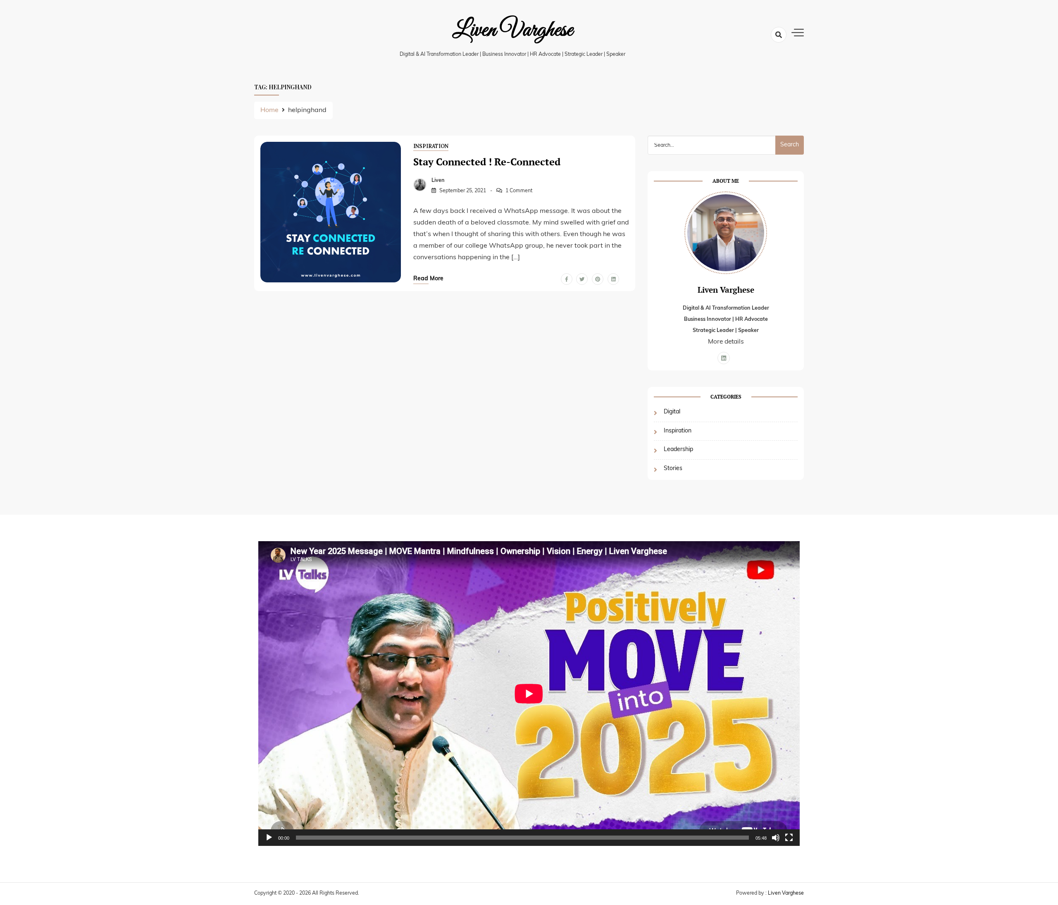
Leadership (678, 450)
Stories (673, 469)
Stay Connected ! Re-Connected (486, 161)
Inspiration (430, 146)
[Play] (269, 837)
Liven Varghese (513, 30)
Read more (428, 279)
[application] (529, 693)
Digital (672, 412)
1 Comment (518, 191)
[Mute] (776, 837)
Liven (437, 180)
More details (726, 342)
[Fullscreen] (789, 837)
